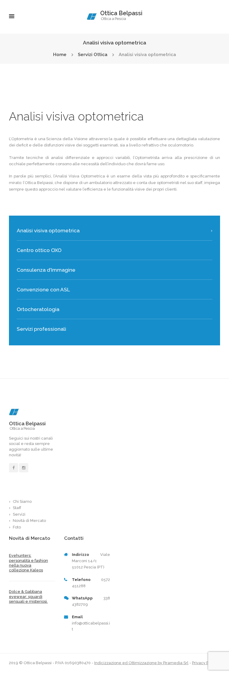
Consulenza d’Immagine (46, 270)
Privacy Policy (204, 663)
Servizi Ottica (92, 54)
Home (59, 54)
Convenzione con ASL (43, 290)
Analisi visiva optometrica (48, 231)
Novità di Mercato (29, 520)
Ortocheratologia (38, 309)
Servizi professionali (41, 329)
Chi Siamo (22, 501)
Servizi (19, 514)
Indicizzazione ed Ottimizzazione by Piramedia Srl (141, 663)
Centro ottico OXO (39, 250)
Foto (17, 527)
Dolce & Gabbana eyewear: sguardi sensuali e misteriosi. (28, 596)
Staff (17, 507)
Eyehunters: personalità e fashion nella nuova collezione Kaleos (28, 562)
